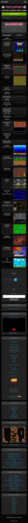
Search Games (14, 299)
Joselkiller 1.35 (14, 488)
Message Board (14, 341)
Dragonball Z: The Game (14, 456)
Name (4, 35)
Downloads (14, 357)
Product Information (14, 365)
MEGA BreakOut (7, 96)
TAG (7, 258)
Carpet (14, 512)
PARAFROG (7, 190)
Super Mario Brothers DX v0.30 (14, 459)
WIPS (14, 412)
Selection (14, 498)
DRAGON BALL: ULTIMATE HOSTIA (14, 480)
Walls (14, 504)
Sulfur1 (7, 179)
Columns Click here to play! (14, 435)
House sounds (14, 501)
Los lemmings (7, 102)
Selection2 (14, 503)
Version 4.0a (14, 521)
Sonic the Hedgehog (14, 475)
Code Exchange (14, 355)
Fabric (14, 507)
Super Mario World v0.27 (14, 454)
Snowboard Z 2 (14, 465)
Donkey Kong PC (14, 477)
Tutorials (14, 358)
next (14, 289)
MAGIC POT (7, 213)
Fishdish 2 (7, 145)
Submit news (14, 375)
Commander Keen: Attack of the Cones (14, 462)
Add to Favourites (14, 372)
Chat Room (14, 409)
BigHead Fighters (7, 141)
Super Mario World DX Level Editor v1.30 (14, 485)
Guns (14, 500)
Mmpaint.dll (7, 247)
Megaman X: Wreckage (14, 478)
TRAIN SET (7, 202)
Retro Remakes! (14, 406)
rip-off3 (7, 87)
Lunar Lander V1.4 (14, 482)
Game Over (14, 346)
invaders (7, 38)
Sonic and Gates (7, 53)
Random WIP (14, 416)
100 (15, 30)
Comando (7, 224)
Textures (14, 509)
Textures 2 (14, 510)
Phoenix (14, 460)
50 (13, 30)
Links (14, 352)
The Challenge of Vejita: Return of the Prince (14, 467)
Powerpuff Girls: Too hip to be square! (7, 135)
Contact (14, 368)
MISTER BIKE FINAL (14, 489)
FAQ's (14, 361)
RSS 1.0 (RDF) (14, 398)
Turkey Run (7, 156)
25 (12, 30)
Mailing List (14, 369)
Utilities (14, 360)
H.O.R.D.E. (7, 76)
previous (14, 273)
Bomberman (7, 168)
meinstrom (7, 92)
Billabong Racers (14, 453)
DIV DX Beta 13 (6, 17)
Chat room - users (14, 344)
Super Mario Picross (14, 457)
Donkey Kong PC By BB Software (14, 325)
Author (9, 35)
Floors (14, 506)
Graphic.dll (7, 236)
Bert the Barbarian (14, 483)
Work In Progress (14, 349)
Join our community (14, 308)
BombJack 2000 (14, 486)
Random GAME (14, 417)
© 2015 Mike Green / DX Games (14, 517)
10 (10, 30)
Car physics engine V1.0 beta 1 (14, 464)
